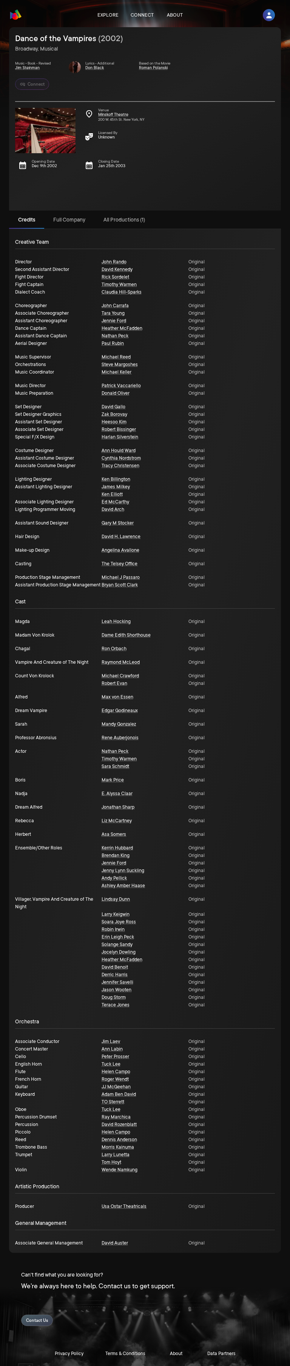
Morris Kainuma (118, 1147)
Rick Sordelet (115, 277)
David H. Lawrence (121, 536)
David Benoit (115, 967)
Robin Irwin (113, 929)
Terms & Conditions (125, 1353)
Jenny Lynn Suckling (123, 870)
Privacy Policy (69, 1353)
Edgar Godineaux (120, 710)
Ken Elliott (112, 494)
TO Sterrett (113, 1101)
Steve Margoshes (120, 364)
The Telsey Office (119, 563)
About (175, 15)
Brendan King (116, 855)
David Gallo (113, 406)
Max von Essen (117, 697)
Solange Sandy (117, 944)
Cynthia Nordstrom (121, 458)
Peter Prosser (115, 1056)
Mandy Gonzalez (119, 724)
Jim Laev (111, 1041)
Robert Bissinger (119, 429)
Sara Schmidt (115, 766)
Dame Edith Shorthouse (126, 635)
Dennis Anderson (119, 1139)
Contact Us (37, 1320)
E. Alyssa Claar (117, 793)
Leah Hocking (116, 621)
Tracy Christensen (120, 465)
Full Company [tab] (69, 220)
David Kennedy (117, 269)
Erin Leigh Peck (118, 937)
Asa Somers (114, 834)
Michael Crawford (120, 675)
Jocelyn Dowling (119, 952)
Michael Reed (116, 357)
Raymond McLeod (121, 662)
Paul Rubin (113, 343)
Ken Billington (116, 479)
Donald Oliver (116, 393)
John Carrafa (115, 305)
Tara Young (113, 313)
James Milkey (116, 486)
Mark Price (113, 780)
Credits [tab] (26, 220)
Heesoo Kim (114, 422)
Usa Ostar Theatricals (124, 1206)
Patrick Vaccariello (121, 385)
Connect (142, 15)
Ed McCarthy (115, 502)
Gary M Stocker (118, 523)
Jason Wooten (116, 989)
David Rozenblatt (119, 1124)
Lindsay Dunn (116, 899)
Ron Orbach (114, 648)
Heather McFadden (122, 328)
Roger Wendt (115, 1079)
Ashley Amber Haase (123, 885)
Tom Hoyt (111, 1162)
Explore (108, 15)
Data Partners (221, 1353)
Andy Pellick (114, 878)
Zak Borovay (114, 414)
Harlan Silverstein (120, 437)
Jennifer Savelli (117, 982)
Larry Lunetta (116, 1154)
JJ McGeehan (116, 1086)
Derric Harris (115, 974)
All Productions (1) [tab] (124, 220)
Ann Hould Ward (119, 450)
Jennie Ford (114, 320)
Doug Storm (114, 997)
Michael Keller (116, 372)
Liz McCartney (117, 820)
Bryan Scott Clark (120, 585)
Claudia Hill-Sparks (122, 292)
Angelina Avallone (120, 550)
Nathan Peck (115, 335)
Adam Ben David (119, 1094)
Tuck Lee (111, 1064)
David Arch (113, 509)
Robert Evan (114, 683)
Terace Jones (116, 1005)
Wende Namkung (119, 1169)
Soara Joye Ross (119, 922)
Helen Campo (116, 1071)
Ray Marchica (116, 1117)
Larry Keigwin (116, 914)
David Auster (115, 1243)
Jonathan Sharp (118, 807)
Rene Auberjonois (120, 737)
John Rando (114, 262)
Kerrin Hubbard (117, 848)
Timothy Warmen (119, 284)
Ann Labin (112, 1049)
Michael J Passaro (121, 577)
